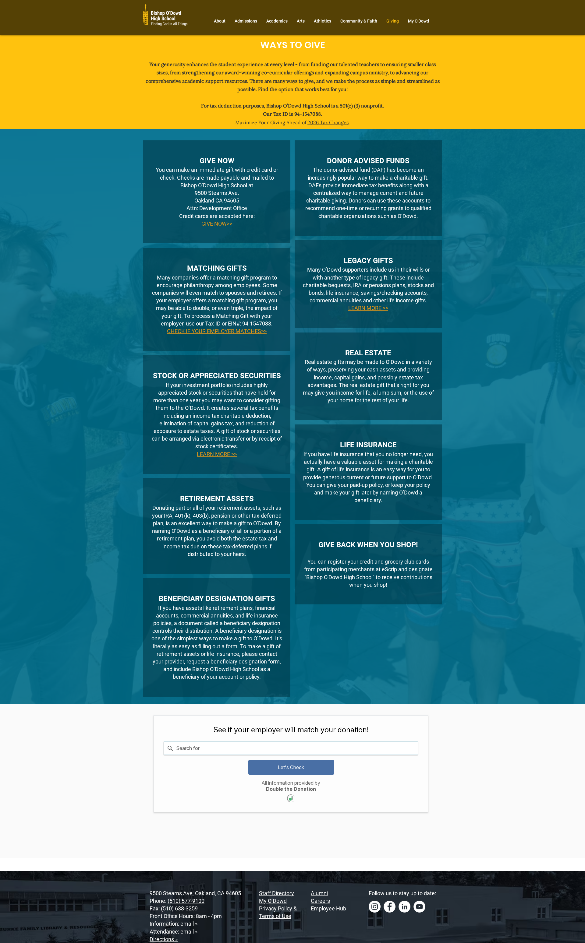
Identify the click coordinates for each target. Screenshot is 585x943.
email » (188, 923)
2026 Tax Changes (328, 122)
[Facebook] (389, 907)
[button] (217, 454)
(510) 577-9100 (186, 901)
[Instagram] (375, 907)
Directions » (164, 939)
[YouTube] (419, 907)
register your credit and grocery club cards (378, 561)
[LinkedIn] (404, 907)
